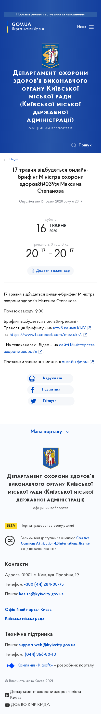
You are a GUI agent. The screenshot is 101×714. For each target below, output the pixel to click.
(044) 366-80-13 (40, 655)
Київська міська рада (24, 619)
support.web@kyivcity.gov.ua (47, 645)
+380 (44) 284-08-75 (44, 585)
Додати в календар (53, 271)
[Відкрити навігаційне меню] (91, 27)
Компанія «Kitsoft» (35, 665)
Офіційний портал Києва (28, 610)
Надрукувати (51, 378)
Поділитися (51, 390)
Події (14, 159)
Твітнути (49, 401)
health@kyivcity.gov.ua (41, 594)
